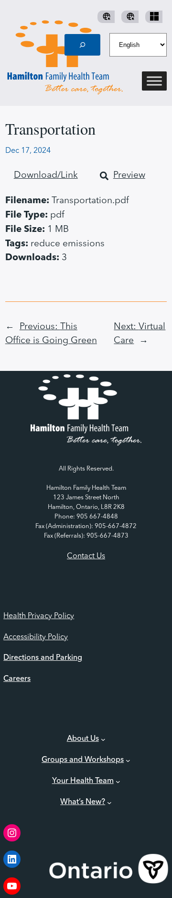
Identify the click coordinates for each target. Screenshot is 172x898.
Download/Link (46, 175)
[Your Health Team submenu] (118, 781)
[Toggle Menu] (154, 81)
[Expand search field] (82, 45)
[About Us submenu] (103, 739)
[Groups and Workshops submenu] (128, 760)
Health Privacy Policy (38, 616)
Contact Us (86, 556)
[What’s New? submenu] (109, 802)
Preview (129, 175)
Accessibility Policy (35, 637)
